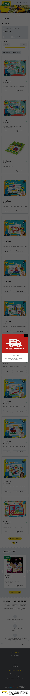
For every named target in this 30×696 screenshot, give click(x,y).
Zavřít (26, 335)
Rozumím (4, 692)
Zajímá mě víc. (12, 694)
